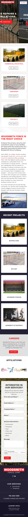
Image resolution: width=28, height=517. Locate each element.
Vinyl (6, 429)
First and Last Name (11, 397)
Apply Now (13, 351)
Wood (7, 435)
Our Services (14, 23)
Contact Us (13, 29)
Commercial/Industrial (14, 64)
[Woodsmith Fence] (7, 2)
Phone (6, 415)
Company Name (9, 409)
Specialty (14, 119)
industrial (4, 158)
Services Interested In (11, 421)
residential (11, 156)
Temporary (14, 92)
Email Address (9, 403)
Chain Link (8, 431)
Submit (7, 458)
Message (7, 439)
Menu (24, 2)
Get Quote (13, 68)
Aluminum (8, 433)
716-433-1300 (14, 496)
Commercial (9, 424)
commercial (19, 156)
